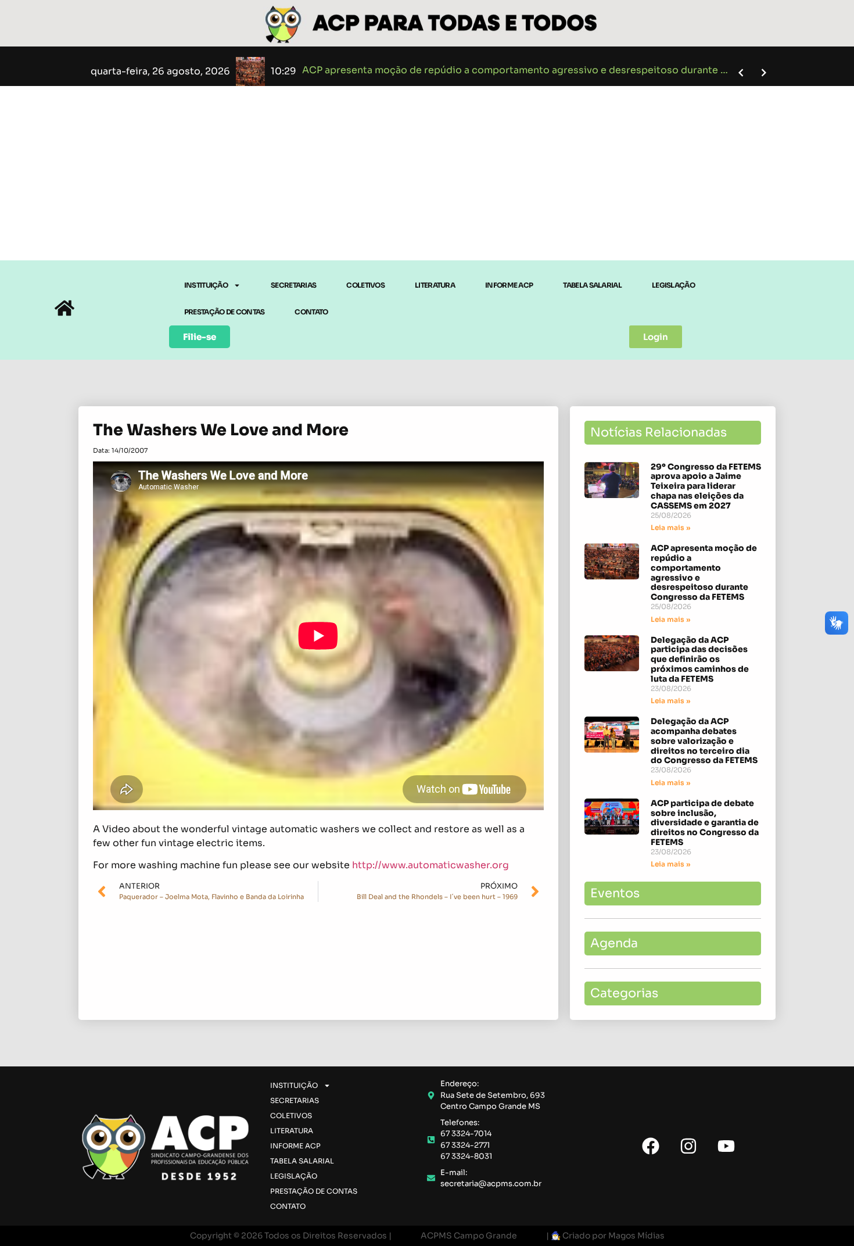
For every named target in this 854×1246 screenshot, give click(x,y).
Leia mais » (670, 527)
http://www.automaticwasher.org (430, 865)
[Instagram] (688, 1146)
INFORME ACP (509, 285)
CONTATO (311, 311)
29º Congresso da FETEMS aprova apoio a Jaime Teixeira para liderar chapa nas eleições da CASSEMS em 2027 (706, 486)
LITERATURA (435, 285)
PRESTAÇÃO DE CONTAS (224, 311)
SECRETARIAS (293, 285)
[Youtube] (726, 1146)
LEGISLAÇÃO (673, 285)
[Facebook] (650, 1146)
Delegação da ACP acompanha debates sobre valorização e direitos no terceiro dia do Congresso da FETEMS (704, 740)
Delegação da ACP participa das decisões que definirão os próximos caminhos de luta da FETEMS (700, 659)
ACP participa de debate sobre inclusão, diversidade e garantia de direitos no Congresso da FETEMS (705, 822)
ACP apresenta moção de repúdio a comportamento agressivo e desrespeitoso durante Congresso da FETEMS (704, 572)
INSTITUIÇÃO (206, 285)
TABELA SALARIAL (592, 285)
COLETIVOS (365, 285)
